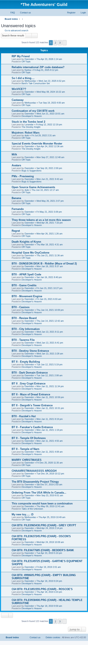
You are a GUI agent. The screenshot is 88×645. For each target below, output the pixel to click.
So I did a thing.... (23, 78)
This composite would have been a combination (42, 503)
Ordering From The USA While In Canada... (39, 492)
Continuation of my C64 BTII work (33, 110)
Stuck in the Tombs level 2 (28, 121)
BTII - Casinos (20, 307)
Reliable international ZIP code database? (38, 67)
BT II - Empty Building (26, 361)
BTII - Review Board (24, 318)
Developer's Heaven (31, 116)
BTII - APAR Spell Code (26, 274)
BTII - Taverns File (23, 339)
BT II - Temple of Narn (25, 449)
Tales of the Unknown (32, 509)
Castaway (18, 99)
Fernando (18, 209)
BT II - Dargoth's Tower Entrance (32, 405)
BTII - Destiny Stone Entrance (30, 350)
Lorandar (29, 124)
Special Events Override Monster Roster (37, 143)
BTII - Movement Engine (27, 296)
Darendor (29, 59)
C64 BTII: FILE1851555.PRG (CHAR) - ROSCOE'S (42, 589)
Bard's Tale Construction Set (35, 83)
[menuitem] (11, 12)
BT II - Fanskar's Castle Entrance (32, 427)
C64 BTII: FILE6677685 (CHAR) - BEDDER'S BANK (43, 550)
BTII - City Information (26, 329)
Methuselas (30, 81)
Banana (16, 198)
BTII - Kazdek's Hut (24, 416)
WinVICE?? (19, 89)
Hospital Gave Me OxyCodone (30, 252)
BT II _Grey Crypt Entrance (28, 383)
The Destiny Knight (30, 127)
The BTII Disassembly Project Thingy (35, 481)
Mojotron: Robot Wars (25, 132)
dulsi (27, 135)
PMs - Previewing (23, 176)
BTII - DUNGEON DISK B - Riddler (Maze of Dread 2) (44, 263)
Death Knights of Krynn (26, 241)
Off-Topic (26, 61)
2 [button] (55, 42)
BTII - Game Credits (24, 285)
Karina (28, 70)
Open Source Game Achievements (33, 187)
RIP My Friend (21, 56)
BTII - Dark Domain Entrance (30, 372)
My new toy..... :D (22, 514)
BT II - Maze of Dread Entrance (31, 394)
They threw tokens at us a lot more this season (41, 219)
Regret (16, 230)
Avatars (16, 165)
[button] (64, 42)
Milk (14, 154)
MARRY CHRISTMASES (27, 459)
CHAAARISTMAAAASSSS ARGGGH (34, 470)
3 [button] (60, 42)
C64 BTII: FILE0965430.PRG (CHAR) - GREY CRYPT (44, 525)
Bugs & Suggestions (31, 170)
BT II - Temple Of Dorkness (29, 438)
